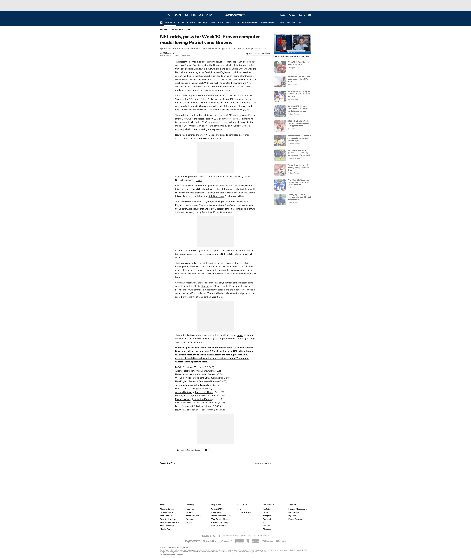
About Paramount (193, 516)
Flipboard (267, 529)
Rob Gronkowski (216, 196)
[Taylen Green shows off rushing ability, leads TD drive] (280, 170)
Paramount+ (191, 519)
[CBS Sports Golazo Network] (255, 535)
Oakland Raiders (207, 395)
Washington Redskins (185, 377)
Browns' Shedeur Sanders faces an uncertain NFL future (299, 79)
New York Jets (196, 367)
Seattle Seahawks (183, 402)
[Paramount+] (225, 540)
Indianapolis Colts (206, 385)
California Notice (218, 523)
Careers (189, 512)
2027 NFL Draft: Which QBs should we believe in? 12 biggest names (299, 123)
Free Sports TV (166, 516)
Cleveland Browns (202, 370)
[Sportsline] (209, 541)
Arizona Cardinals (183, 392)
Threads (266, 526)
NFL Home (164, 30)
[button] (300, 22)
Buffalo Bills (180, 367)
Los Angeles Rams (204, 402)
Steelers (205, 286)
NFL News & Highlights (180, 30)
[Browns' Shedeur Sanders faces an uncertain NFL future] (280, 81)
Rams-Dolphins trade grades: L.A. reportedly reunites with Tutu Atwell (299, 152)
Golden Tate (195, 79)
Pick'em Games (167, 509)
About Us (190, 509)
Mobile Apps (165, 529)
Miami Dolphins (182, 399)
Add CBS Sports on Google (259, 53)
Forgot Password (295, 519)
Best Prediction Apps (169, 522)
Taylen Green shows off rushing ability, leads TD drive (298, 167)
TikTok (265, 512)
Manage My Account (297, 509)
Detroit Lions (181, 388)
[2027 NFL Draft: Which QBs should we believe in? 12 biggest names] (280, 126)
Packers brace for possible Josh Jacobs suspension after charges (299, 138)
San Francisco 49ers (204, 409)
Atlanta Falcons (182, 370)
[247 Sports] (192, 540)
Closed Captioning (219, 520)
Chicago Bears (198, 388)
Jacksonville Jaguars (185, 385)
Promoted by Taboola (262, 463)
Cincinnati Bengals (206, 374)
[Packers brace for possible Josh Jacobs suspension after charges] (280, 140)
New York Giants (183, 409)
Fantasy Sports (166, 512)
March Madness (167, 526)
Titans (199, 180)
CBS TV (189, 522)
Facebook (267, 519)
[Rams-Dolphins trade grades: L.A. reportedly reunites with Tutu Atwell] (280, 155)
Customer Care (244, 512)
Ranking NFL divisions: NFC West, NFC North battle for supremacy (298, 108)
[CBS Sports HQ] (230, 535)
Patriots (233, 176)
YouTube (266, 509)
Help (239, 509)
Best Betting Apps (168, 519)
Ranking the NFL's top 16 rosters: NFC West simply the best (299, 93)
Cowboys (210, 192)
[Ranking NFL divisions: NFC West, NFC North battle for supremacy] (280, 111)
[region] (292, 44)
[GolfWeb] (281, 541)
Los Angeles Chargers (185, 395)
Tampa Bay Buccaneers (210, 377)
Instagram (267, 516)
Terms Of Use (217, 509)
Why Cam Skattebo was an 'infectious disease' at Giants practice (298, 182)
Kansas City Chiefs (204, 392)
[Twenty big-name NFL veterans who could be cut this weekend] (280, 199)
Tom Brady (180, 201)
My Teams (292, 516)
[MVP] (255, 540)
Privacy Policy (217, 512)
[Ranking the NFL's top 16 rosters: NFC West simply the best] (280, 96)
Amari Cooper (233, 79)
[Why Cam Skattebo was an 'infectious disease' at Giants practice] (280, 185)
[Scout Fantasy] (267, 541)
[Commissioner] (242, 540)
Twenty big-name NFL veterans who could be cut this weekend (299, 197)
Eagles (240, 335)
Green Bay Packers (202, 399)
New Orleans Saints (184, 374)
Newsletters (293, 512)
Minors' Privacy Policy (220, 516)
